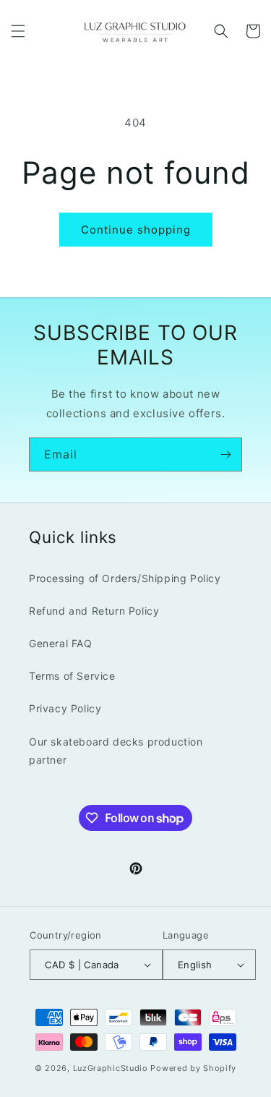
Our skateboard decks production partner (116, 750)
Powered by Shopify (193, 1068)
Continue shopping (136, 229)
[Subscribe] (225, 454)
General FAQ (61, 643)
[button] (18, 31)
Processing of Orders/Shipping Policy (125, 578)
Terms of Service (72, 676)
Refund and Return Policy (94, 611)
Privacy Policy (65, 708)
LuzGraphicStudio (110, 1068)
